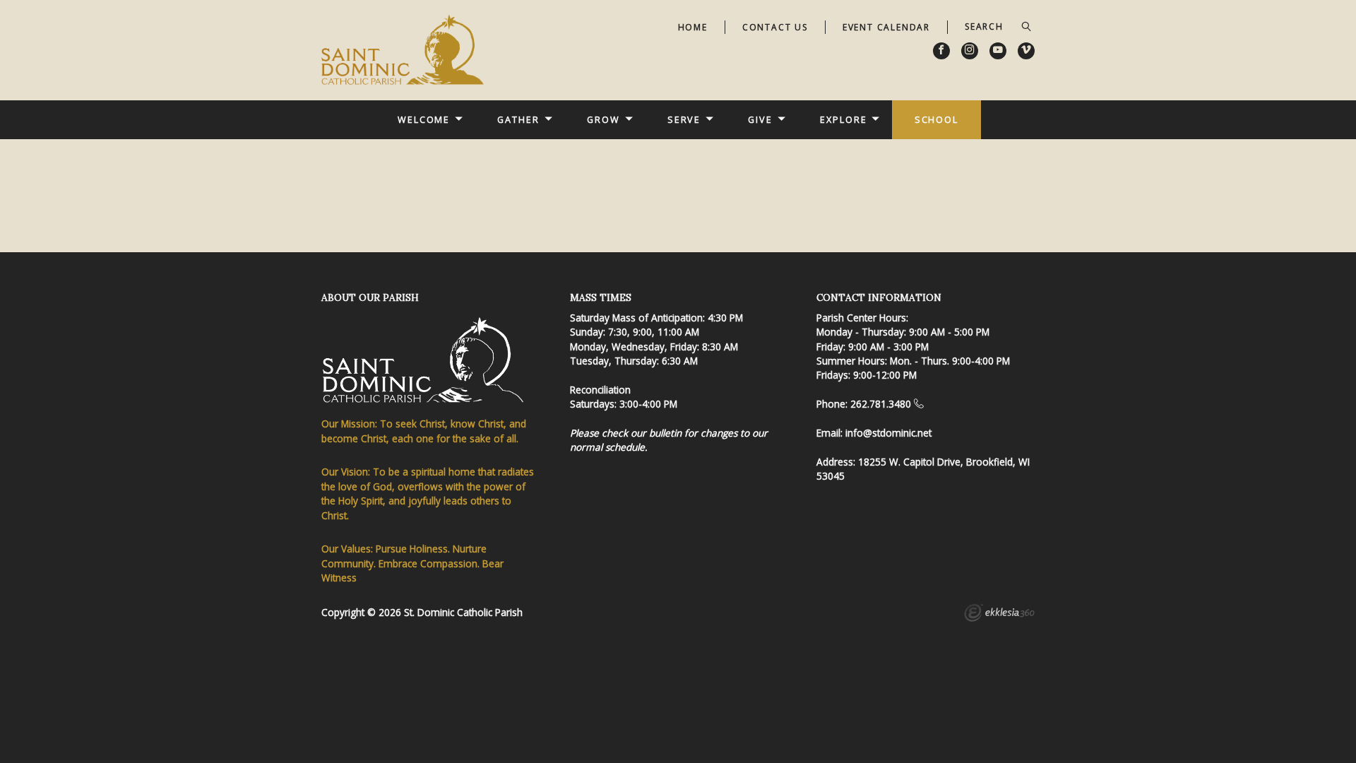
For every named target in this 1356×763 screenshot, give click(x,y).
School (936, 119)
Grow (603, 119)
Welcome (424, 119)
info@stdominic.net (888, 432)
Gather (518, 119)
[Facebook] (941, 50)
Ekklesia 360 (999, 614)
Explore (843, 119)
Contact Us (775, 27)
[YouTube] (997, 50)
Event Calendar (886, 27)
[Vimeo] (1026, 50)
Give (760, 119)
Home (693, 27)
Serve (684, 119)
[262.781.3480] (919, 403)
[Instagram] (969, 50)
